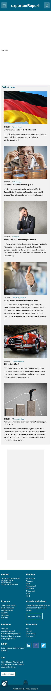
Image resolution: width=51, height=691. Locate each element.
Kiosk (5, 650)
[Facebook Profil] (36, 645)
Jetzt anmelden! (8, 674)
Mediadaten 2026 (34, 616)
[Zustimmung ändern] (4, 683)
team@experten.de (13, 634)
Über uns (4, 629)
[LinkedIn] (28, 645)
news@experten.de (8, 639)
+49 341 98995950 (11, 584)
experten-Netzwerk (8, 631)
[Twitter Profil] (43, 645)
